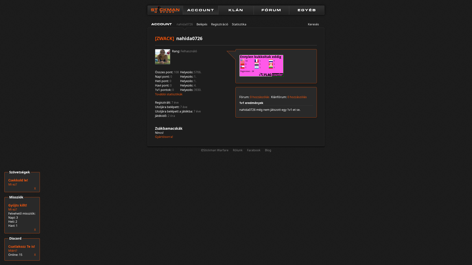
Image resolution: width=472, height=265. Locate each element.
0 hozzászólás (259, 97)
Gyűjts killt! (17, 205)
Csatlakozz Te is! (21, 246)
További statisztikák (169, 94)
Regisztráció (219, 24)
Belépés (202, 24)
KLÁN (236, 10)
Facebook (254, 150)
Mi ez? (12, 209)
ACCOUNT (200, 10)
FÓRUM (271, 10)
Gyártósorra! (164, 137)
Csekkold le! (18, 180)
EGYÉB (307, 10)
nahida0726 (185, 24)
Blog (268, 150)
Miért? (12, 251)
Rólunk (238, 150)
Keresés (313, 24)
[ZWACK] (164, 38)
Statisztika (239, 24)
